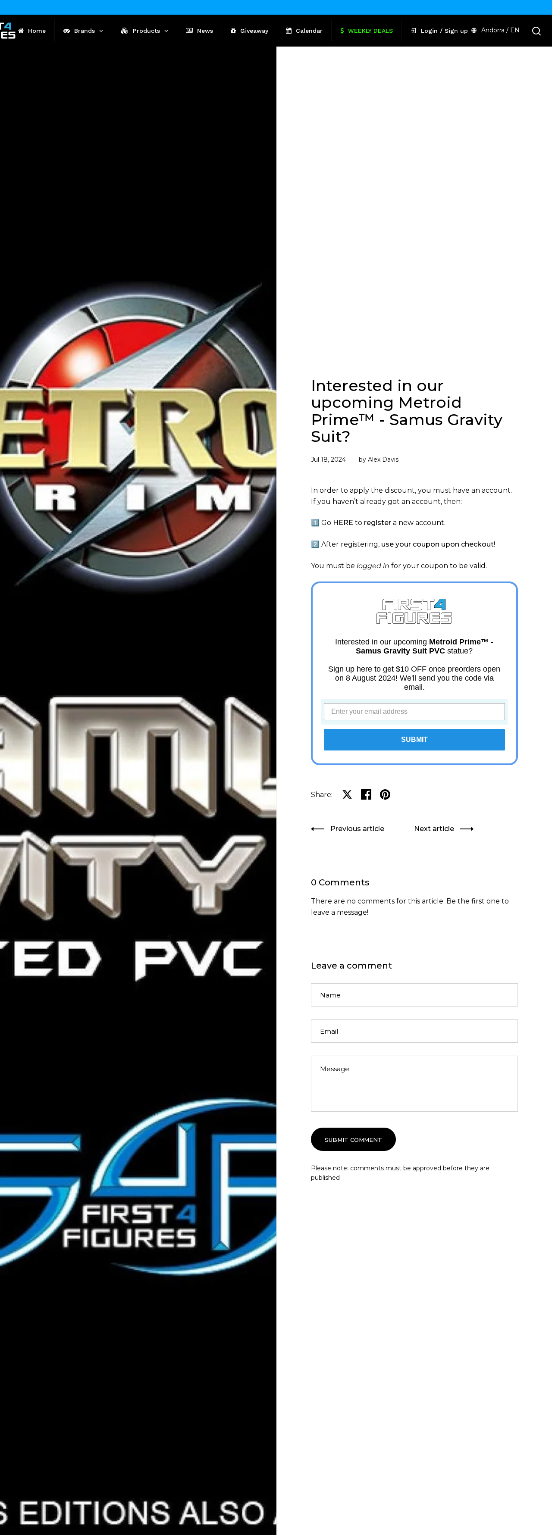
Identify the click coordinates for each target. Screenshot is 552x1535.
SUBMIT (414, 739)
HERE (343, 523)
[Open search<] (536, 30)
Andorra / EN (500, 30)
